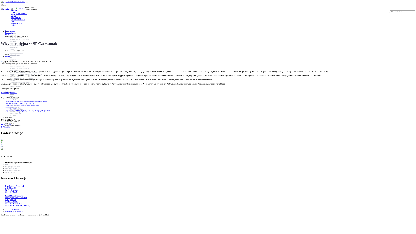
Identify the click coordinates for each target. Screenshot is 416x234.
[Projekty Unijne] (20, 9)
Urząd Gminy (13, 33)
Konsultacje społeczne (15, 86)
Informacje (9, 33)
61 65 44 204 (14, 209)
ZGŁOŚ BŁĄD (5, 93)
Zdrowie (12, 94)
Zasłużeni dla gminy (15, 55)
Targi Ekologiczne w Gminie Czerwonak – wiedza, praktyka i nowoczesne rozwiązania (28, 110)
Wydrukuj (7, 56)
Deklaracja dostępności (13, 170)
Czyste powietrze (9, 123)
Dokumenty (12, 49)
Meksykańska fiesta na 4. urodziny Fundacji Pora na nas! (20, 103)
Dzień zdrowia (9, 107)
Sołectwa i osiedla (14, 47)
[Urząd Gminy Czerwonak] (13, 2)
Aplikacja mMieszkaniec (16, 113)
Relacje (7, 35)
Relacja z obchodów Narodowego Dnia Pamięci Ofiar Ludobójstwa (23, 105)
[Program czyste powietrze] (13, 10)
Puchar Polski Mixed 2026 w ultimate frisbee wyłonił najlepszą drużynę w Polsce (26, 101)
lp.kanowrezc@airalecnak (14, 211)
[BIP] (6, 9)
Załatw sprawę (8, 117)
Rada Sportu (13, 41)
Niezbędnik (8, 92)
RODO (7, 165)
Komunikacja (13, 99)
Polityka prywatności (12, 166)
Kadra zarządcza (14, 35)
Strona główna (10, 31)
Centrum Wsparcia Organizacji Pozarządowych (21, 78)
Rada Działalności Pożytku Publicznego (19, 39)
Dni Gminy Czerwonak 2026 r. (13, 108)
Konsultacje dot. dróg (15, 90)
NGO (6, 62)
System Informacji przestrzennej (13, 125)
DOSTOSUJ (13, 93)
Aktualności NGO (14, 64)
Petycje (11, 57)
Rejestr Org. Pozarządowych (17, 66)
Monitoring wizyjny (12, 168)
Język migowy (13, 58)
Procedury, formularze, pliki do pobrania (20, 82)
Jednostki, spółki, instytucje (16, 53)
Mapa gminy (13, 115)
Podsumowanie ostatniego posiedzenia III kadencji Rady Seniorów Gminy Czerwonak (28, 112)
